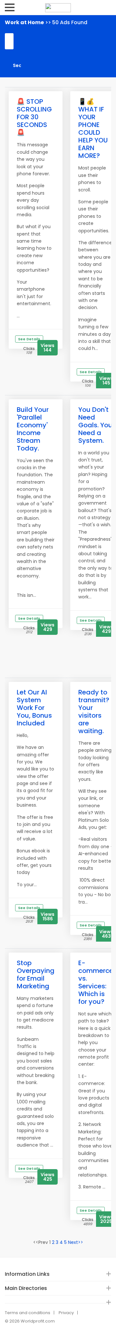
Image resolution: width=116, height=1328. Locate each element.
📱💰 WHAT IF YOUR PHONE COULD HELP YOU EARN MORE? (93, 128)
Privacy (66, 1313)
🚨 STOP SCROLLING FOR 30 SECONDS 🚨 (34, 117)
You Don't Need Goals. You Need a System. (95, 425)
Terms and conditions (27, 1313)
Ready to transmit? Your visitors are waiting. (93, 711)
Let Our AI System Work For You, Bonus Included (34, 708)
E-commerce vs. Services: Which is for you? (95, 982)
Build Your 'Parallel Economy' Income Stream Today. (33, 429)
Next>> (75, 1242)
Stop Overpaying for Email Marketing (35, 974)
